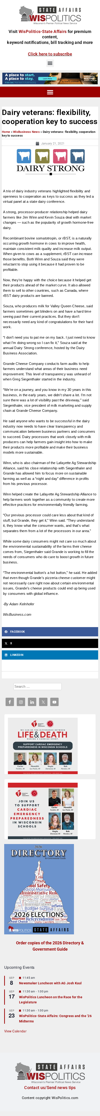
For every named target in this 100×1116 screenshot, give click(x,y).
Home (6, 132)
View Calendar (15, 1031)
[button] (50, 63)
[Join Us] (43, 812)
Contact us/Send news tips (50, 1087)
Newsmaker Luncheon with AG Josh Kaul (50, 983)
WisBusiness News (26, 132)
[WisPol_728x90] (50, 78)
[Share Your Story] (43, 747)
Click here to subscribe (50, 54)
